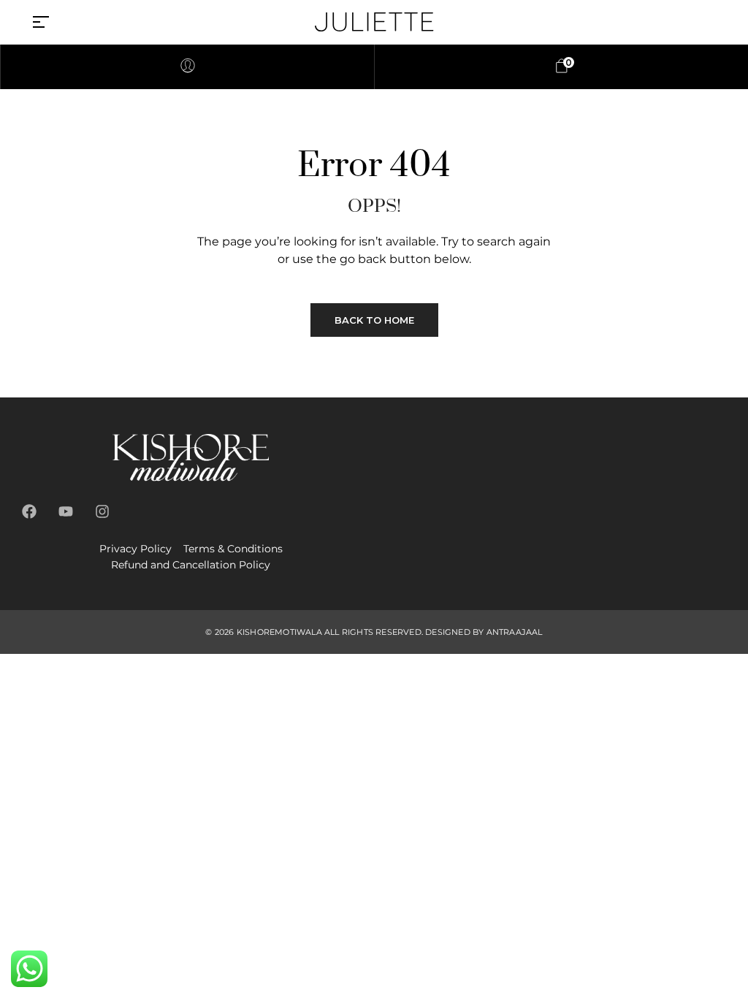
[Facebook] (29, 511)
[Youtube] (65, 511)
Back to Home (374, 320)
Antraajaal (514, 632)
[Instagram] (102, 511)
